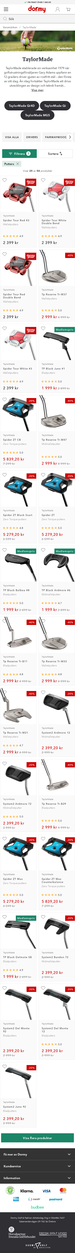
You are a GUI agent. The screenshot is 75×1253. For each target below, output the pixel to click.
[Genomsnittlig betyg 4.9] (49, 236)
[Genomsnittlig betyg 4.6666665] (10, 745)
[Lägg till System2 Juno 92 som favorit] (4, 1066)
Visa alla (12, 137)
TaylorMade (29, 27)
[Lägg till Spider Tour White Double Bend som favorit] (43, 180)
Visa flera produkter (37, 1138)
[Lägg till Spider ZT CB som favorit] (4, 399)
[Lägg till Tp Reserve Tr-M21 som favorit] (4, 692)
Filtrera (22, 153)
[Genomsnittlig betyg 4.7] (49, 603)
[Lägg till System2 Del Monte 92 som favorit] (4, 988)
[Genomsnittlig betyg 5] (49, 310)
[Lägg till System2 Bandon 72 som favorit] (43, 917)
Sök (11, 19)
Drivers (32, 137)
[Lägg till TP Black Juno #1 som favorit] (43, 328)
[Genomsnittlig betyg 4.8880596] (10, 236)
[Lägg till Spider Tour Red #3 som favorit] (4, 180)
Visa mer (37, 90)
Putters (9, 164)
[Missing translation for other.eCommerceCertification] (10, 1190)
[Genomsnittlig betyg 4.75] (49, 674)
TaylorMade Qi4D (22, 106)
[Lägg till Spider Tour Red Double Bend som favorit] (4, 254)
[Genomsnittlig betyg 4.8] (10, 528)
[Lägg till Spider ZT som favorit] (43, 474)
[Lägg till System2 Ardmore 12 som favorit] (43, 692)
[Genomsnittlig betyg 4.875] (10, 970)
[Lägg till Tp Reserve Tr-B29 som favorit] (43, 763)
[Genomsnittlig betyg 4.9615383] (49, 528)
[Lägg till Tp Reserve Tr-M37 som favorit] (43, 254)
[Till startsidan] (37, 9)
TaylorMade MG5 (37, 115)
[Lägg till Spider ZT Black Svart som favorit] (4, 474)
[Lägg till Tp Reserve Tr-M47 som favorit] (43, 399)
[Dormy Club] (57, 9)
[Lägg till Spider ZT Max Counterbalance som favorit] (43, 838)
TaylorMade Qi (55, 106)
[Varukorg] (68, 9)
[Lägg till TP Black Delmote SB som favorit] (4, 917)
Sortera (53, 154)
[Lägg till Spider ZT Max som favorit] (4, 838)
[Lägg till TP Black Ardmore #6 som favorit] (43, 550)
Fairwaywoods (57, 137)
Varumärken (10, 27)
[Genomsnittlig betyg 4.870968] (10, 310)
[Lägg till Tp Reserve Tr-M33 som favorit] (43, 621)
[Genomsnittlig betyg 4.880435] (10, 381)
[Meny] (6, 9)
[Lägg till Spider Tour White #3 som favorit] (4, 328)
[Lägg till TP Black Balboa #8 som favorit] (4, 550)
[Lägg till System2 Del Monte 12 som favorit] (43, 988)
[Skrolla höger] (70, 137)
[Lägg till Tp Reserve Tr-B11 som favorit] (4, 621)
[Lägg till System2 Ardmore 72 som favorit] (4, 763)
